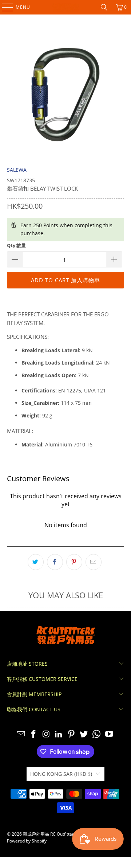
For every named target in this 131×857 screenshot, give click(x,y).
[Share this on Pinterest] (74, 562)
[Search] (104, 7)
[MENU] (4, 7)
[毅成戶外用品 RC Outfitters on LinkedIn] (58, 734)
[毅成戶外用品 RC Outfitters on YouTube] (109, 734)
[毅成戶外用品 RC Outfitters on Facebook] (33, 734)
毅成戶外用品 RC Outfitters (49, 834)
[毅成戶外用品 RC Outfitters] (65, 7)
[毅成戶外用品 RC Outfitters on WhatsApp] (96, 734)
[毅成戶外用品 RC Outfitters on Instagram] (46, 734)
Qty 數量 (16, 245)
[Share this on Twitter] (36, 562)
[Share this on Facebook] (55, 562)
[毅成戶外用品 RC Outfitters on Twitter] (84, 734)
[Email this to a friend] (94, 562)
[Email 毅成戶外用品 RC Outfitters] (21, 734)
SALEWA (17, 169)
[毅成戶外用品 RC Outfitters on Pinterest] (71, 734)
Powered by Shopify (27, 841)
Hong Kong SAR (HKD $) (61, 773)
